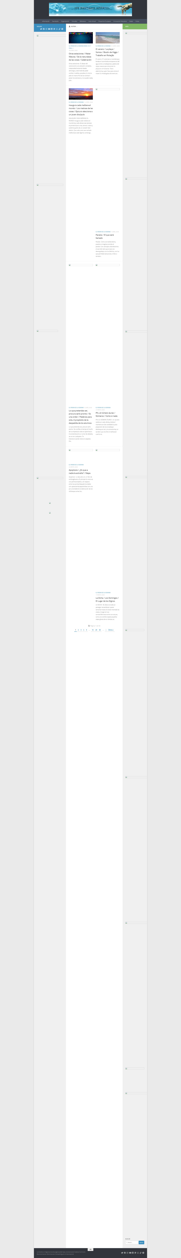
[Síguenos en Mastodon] (54, 29)
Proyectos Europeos (104, 21)
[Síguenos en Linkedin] (52, 29)
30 (100, 630)
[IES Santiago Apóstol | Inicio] (90, 9)
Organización (65, 21)
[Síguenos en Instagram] (46, 29)
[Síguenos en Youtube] (49, 29)
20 (96, 630)
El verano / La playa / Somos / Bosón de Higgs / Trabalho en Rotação (107, 52)
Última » (111, 630)
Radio (131, 21)
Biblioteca (83, 21)
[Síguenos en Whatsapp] (57, 29)
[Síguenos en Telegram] (62, 29)
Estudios (74, 21)
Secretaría (55, 21)
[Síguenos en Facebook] (44, 29)
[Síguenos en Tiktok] (60, 29)
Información (45, 21)
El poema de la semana (103, 46)
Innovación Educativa (120, 21)
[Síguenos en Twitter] (41, 29)
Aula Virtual (92, 21)
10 (93, 630)
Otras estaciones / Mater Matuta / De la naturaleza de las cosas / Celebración (80, 56)
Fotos (137, 21)
